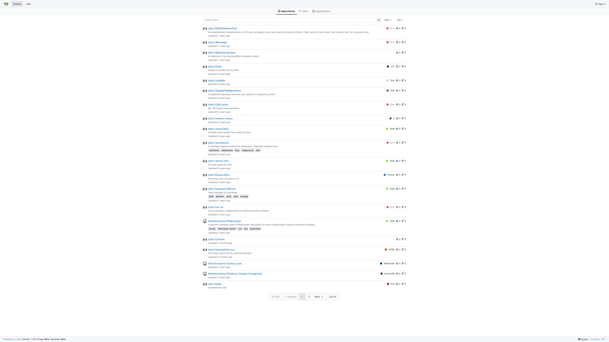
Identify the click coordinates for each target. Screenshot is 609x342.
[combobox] (388, 20)
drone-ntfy (222, 160)
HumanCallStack (226, 188)
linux (237, 150)
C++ (392, 28)
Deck (219, 66)
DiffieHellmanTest (226, 28)
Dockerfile (389, 273)
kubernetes (255, 229)
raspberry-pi (247, 150)
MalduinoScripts (226, 52)
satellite (220, 80)
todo (236, 196)
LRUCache (222, 104)
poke (219, 283)
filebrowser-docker (227, 229)
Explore (17, 4)
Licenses (594, 339)
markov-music (224, 118)
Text (392, 80)
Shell (392, 128)
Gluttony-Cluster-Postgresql (244, 273)
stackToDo (222, 128)
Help (28, 4)
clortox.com (234, 263)
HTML (392, 249)
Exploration (222, 174)
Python (391, 174)
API (603, 339)
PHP (392, 90)
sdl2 (258, 150)
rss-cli (219, 207)
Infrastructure (216, 221)
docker (212, 229)
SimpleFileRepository (228, 90)
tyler (210, 28)
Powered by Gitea (12, 339)
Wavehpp (221, 42)
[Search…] (378, 20)
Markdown (389, 263)
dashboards (227, 150)
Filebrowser (234, 221)
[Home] (6, 4)
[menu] (583, 339)
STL (393, 66)
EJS (393, 283)
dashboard (222, 142)
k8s (246, 229)
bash (211, 196)
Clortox (220, 239)
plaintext (220, 196)
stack (228, 196)
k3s (240, 229)
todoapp (244, 196)
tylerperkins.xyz (225, 249)
